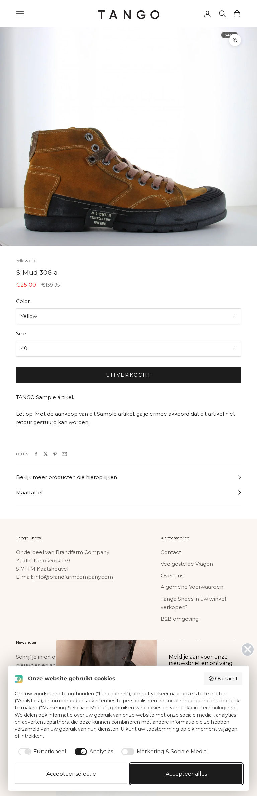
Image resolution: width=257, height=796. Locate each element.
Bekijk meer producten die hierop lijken (66, 477)
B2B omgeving (180, 619)
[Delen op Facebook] (36, 454)
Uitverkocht (128, 375)
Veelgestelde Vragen (187, 564)
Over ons (172, 575)
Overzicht (226, 679)
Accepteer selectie (71, 774)
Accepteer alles (186, 774)
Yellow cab (26, 260)
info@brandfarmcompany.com (73, 577)
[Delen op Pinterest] (55, 454)
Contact (171, 552)
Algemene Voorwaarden (192, 587)
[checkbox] (41, 752)
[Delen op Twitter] (45, 454)
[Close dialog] (247, 649)
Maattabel (29, 492)
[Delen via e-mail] (64, 454)
